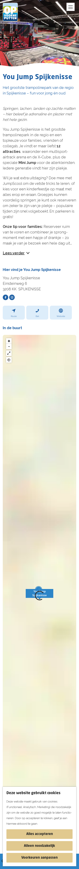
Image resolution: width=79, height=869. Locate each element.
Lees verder (14, 253)
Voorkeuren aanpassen (39, 857)
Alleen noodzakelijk (39, 846)
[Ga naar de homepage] (13, 12)
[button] (39, 595)
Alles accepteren (39, 834)
